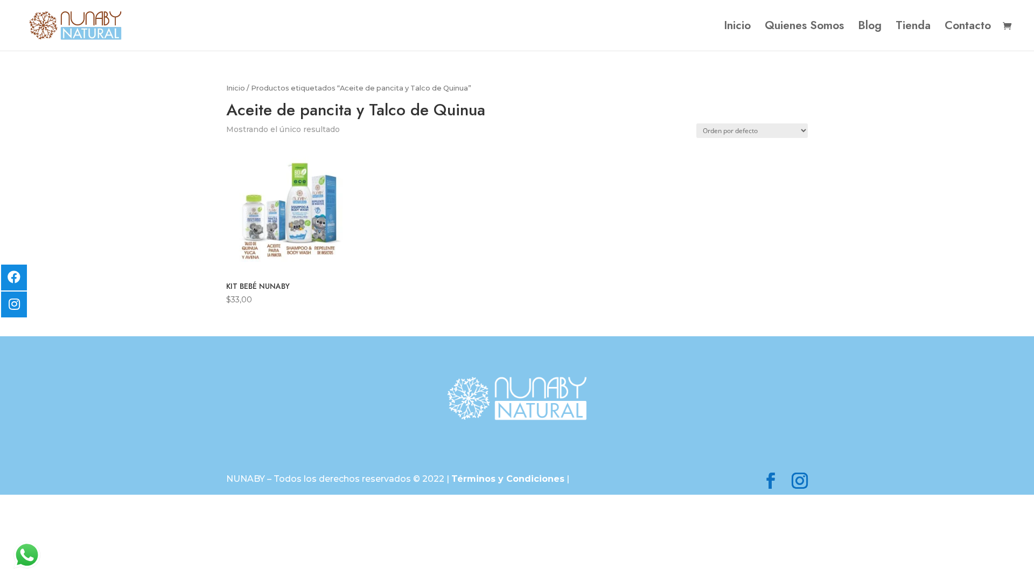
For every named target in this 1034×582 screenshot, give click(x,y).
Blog (870, 27)
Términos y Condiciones (507, 479)
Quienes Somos (804, 27)
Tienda (913, 27)
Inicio (737, 27)
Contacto (968, 27)
